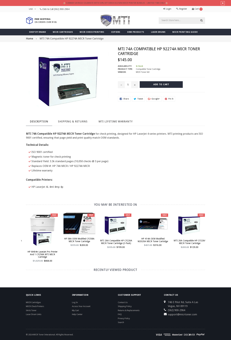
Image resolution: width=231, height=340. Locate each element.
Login (168, 9)
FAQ (120, 314)
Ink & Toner (31, 310)
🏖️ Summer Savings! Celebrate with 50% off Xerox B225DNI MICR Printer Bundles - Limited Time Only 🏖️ (115, 3)
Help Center (77, 314)
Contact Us (123, 302)
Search (121, 322)
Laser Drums (158, 32)
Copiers (115, 32)
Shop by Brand (37, 32)
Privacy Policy (124, 318)
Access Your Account (81, 306)
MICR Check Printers (92, 32)
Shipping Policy (125, 306)
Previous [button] (21, 234)
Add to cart (42, 228)
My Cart (75, 310)
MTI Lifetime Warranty (116, 121)
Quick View (42, 234)
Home (29, 38)
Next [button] (209, 234)
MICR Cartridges (63, 32)
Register (183, 9)
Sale (54, 215)
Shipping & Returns (72, 121)
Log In (75, 302)
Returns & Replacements (129, 310)
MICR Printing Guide (185, 32)
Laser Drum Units (33, 314)
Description (39, 121)
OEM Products (135, 32)
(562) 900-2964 (61, 9)
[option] (39, 239)
